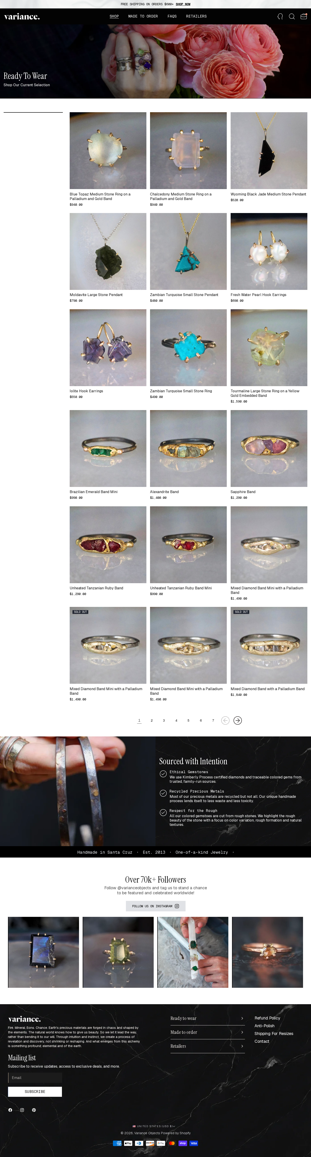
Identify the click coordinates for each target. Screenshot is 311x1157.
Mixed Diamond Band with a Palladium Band (268, 689)
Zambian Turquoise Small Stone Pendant (184, 295)
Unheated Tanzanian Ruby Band (96, 588)
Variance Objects (147, 1133)
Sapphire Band (243, 492)
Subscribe (35, 1091)
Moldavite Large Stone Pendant (96, 295)
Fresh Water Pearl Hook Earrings (258, 295)
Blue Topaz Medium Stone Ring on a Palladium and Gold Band (100, 196)
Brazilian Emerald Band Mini (93, 492)
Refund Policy (267, 1018)
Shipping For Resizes (274, 1033)
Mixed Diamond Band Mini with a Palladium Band (267, 590)
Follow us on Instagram (152, 906)
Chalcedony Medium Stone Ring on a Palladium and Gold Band (181, 196)
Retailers (178, 1046)
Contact (262, 1041)
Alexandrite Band (164, 492)
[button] (114, 16)
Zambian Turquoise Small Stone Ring (181, 391)
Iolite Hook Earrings (86, 391)
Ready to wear (183, 1018)
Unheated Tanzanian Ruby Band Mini (181, 588)
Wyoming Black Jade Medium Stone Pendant (268, 194)
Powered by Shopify (176, 1133)
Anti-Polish (265, 1025)
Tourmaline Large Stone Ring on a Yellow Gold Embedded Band (265, 393)
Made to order (184, 1032)
